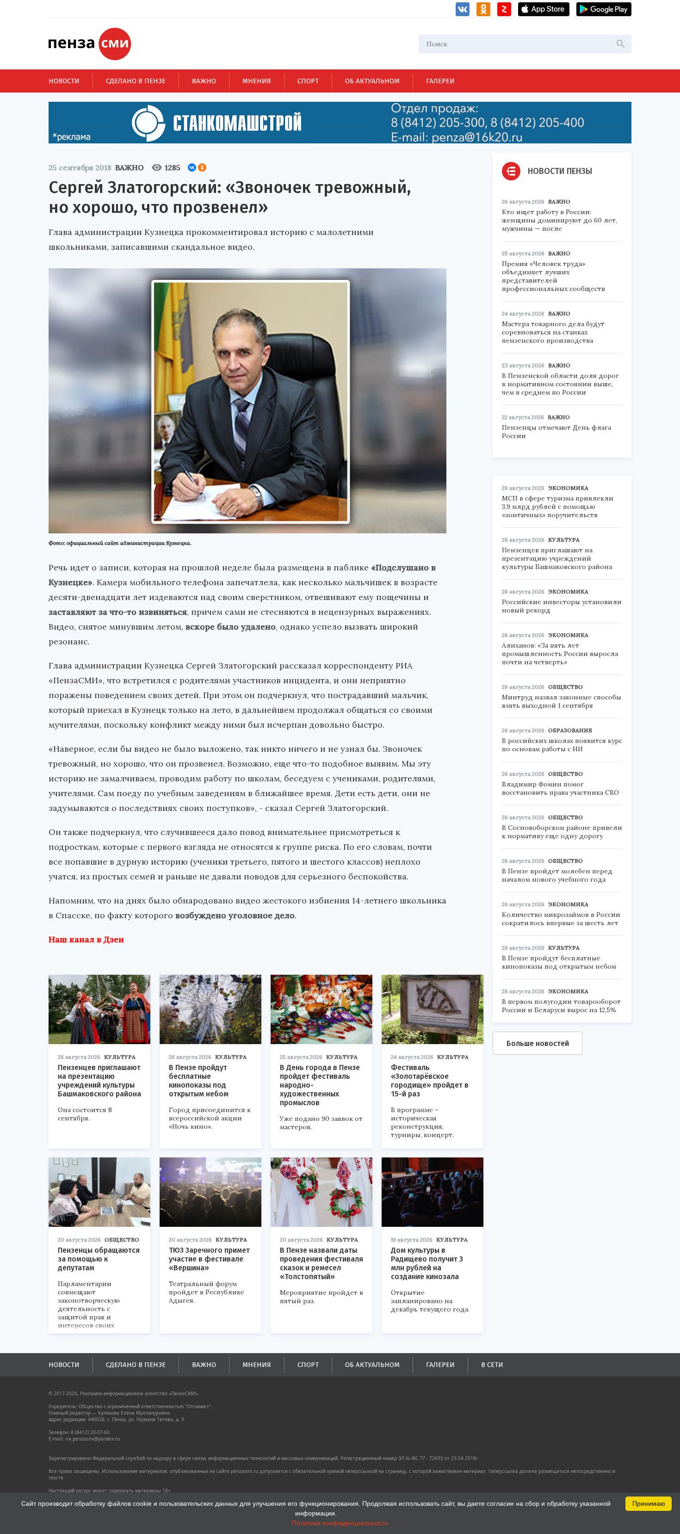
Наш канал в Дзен (86, 939)
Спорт (308, 81)
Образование (570, 730)
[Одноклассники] (202, 167)
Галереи (440, 81)
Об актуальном (372, 81)
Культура (120, 1056)
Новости (64, 81)
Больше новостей (538, 1043)
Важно (204, 81)
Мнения (256, 81)
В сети (492, 1365)
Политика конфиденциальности (340, 1523)
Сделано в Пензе (136, 81)
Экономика (568, 487)
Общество (122, 1239)
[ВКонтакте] (192, 167)
